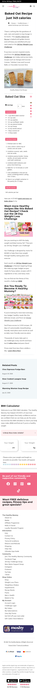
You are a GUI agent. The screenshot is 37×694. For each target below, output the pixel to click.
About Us (8, 518)
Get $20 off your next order (14, 616)
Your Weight (29, 443)
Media (7, 520)
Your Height (9, 443)
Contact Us (9, 536)
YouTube (8, 572)
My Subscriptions (11, 611)
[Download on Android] (24, 680)
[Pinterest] (22, 484)
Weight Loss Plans (11, 582)
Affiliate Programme (12, 523)
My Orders (8, 608)
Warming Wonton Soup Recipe (15, 388)
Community (6, 554)
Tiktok (7, 575)
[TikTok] (18, 491)
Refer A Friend (10, 525)
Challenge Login (11, 606)
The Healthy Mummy (10, 515)
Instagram (8, 567)
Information (6, 531)
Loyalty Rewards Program (14, 528)
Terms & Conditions (12, 541)
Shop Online (7, 577)
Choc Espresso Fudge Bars (13, 369)
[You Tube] (29, 484)
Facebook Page (10, 559)
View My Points (10, 613)
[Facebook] (8, 484)
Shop (7, 580)
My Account (6, 600)
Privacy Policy (10, 538)
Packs (7, 593)
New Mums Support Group (14, 564)
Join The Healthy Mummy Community (18, 557)
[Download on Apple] (12, 680)
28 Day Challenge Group (13, 562)
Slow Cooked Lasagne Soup (14, 379)
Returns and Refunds (12, 544)
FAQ (6, 533)
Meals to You (9, 598)
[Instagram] (15, 484)
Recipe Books (10, 590)
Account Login (10, 603)
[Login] (30, 6)
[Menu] (3, 6)
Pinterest (8, 569)
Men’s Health (9, 595)
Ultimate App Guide (12, 551)
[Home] (8, 23)
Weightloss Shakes (12, 585)
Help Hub (8, 549)
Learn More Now (14, 351)
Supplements (9, 587)
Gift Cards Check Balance (14, 619)
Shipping (8, 546)
